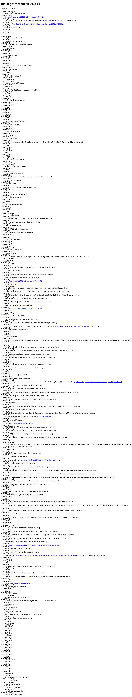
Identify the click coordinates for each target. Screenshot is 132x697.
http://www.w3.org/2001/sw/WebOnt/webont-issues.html (41, 460)
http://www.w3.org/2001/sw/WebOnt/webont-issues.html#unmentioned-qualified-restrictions (47, 555)
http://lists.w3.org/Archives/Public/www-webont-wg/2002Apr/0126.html (98, 382)
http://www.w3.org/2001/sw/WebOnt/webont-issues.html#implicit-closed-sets (33, 545)
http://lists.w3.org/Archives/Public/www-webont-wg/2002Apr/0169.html (40, 24)
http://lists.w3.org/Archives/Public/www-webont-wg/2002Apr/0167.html (75, 326)
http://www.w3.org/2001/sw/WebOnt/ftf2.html (20, 583)
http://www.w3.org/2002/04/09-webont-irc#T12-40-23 (24, 281)
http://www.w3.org (45, 416)
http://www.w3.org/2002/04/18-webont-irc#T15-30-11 (26, 17)
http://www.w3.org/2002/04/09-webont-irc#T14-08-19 (24, 309)
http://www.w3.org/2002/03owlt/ (23, 423)
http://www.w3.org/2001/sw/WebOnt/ (53, 20)
